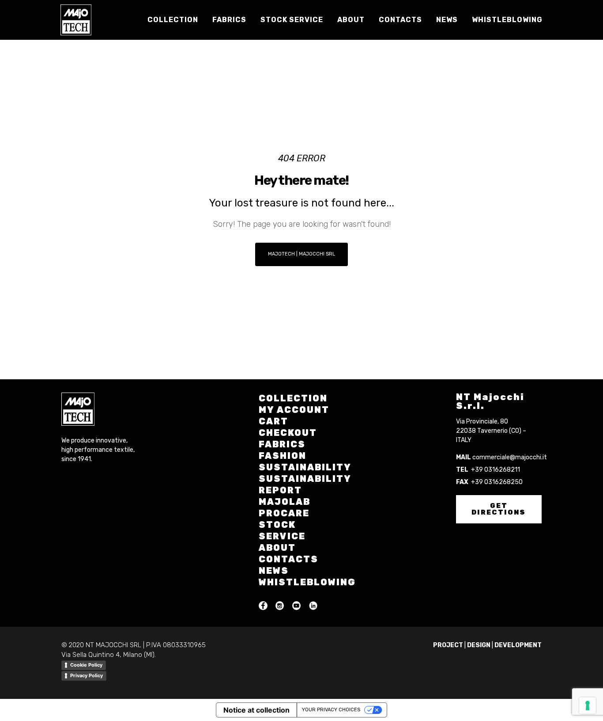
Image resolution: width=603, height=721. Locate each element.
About (277, 547)
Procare (284, 513)
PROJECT (448, 645)
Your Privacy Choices (331, 710)
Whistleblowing (307, 582)
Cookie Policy (86, 665)
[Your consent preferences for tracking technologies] (587, 705)
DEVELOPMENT (518, 645)
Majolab (284, 501)
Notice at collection (256, 710)
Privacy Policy (86, 675)
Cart (273, 421)
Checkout (288, 432)
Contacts (288, 559)
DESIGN (478, 645)
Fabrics (282, 444)
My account (294, 409)
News (274, 570)
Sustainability (305, 467)
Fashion (282, 455)
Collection (293, 398)
